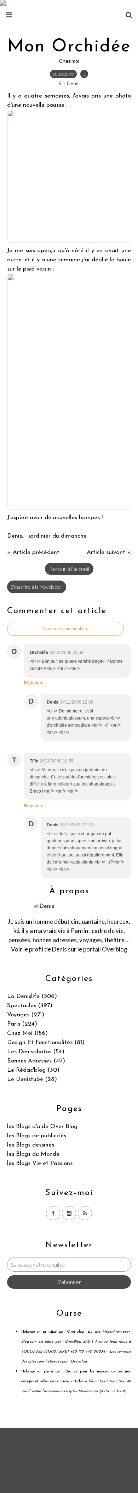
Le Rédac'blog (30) (33, 1070)
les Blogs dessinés (30, 1145)
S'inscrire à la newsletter (37, 587)
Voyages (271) (25, 1015)
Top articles (114, 1465)
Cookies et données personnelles (44, 1483)
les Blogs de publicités (36, 1136)
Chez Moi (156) (27, 1033)
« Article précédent (33, 552)
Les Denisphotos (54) (35, 1052)
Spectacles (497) (29, 1006)
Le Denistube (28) (32, 1079)
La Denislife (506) (32, 996)
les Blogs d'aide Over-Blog (42, 1126)
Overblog (87, 1444)
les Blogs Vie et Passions (40, 1163)
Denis (59, 949)
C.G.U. (98, 1474)
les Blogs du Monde (33, 1154)
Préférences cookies (103, 1483)
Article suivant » (109, 552)
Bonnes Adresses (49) (36, 1061)
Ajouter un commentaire (65, 628)
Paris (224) (22, 1024)
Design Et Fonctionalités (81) (46, 1042)
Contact (37, 1474)
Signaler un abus (69, 1474)
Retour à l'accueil (69, 569)
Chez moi (69, 61)
